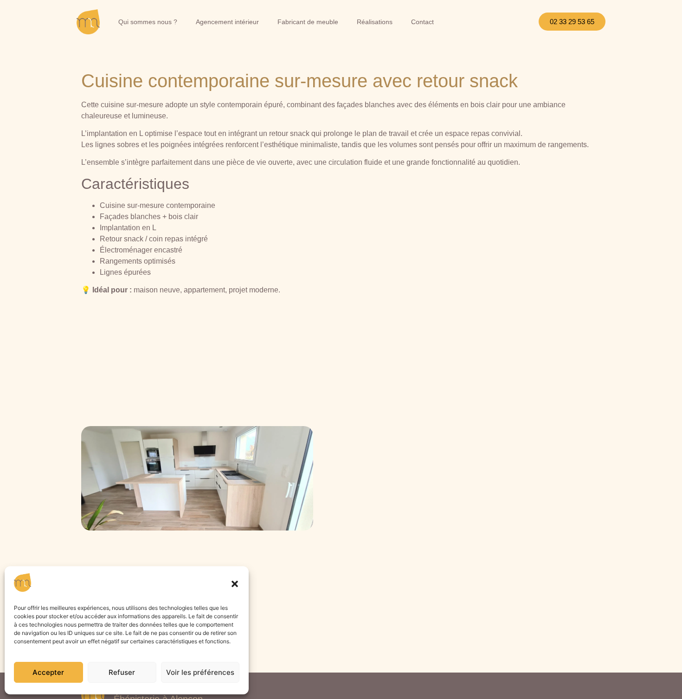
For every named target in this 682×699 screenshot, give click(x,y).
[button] (234, 584)
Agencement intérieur (227, 22)
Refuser (122, 672)
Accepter (48, 672)
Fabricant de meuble (307, 22)
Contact (422, 22)
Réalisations (374, 22)
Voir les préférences (200, 672)
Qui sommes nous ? (147, 22)
